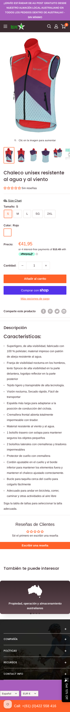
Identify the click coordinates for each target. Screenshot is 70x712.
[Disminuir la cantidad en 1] (22, 265)
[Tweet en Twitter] (57, 311)
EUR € (26, 693)
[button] (13, 188)
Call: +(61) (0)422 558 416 (35, 706)
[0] (63, 26)
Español (6, 693)
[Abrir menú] (5, 26)
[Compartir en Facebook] (43, 311)
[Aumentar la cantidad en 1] (46, 265)
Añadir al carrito (35, 278)
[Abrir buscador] (49, 26)
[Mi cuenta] (56, 26)
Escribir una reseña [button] (35, 545)
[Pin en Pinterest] (50, 311)
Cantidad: (10, 265)
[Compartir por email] (63, 311)
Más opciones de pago (35, 298)
